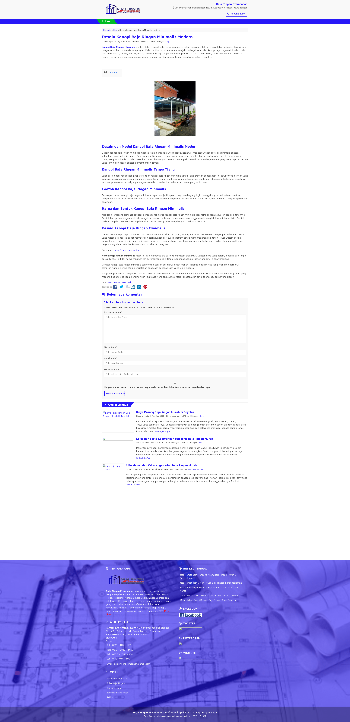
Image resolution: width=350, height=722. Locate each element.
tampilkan (114, 72)
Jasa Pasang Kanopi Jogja (127, 250)
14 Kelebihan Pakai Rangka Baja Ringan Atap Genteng (208, 600)
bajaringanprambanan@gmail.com (132, 663)
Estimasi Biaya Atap (117, 692)
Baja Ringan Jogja (152, 716)
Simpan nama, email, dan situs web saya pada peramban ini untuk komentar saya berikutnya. (157, 387)
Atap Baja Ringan (195, 469)
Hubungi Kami (238, 13)
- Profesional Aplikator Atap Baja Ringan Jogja (175, 712)
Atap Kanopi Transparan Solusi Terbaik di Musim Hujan (209, 595)
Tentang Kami (114, 688)
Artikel (110, 697)
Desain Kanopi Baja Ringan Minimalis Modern (147, 36)
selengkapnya (162, 431)
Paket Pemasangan (117, 678)
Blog (167, 41)
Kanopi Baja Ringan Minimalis (118, 47)
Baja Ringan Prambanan (231, 4)
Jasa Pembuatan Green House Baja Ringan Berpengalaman (211, 582)
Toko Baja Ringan (116, 683)
